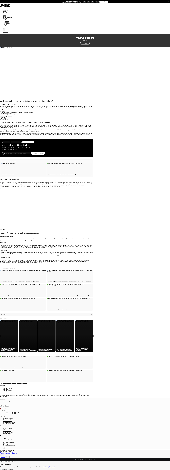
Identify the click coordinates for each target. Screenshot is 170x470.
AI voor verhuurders (7, 421)
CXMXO (9, 450)
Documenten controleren (8, 423)
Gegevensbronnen (7, 431)
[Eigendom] (5, 6)
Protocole (19, 383)
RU (89, 459)
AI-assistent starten (7, 441)
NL (85, 459)
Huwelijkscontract (7, 383)
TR (91, 459)
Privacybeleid (6, 444)
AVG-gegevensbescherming (9, 429)
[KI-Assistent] (3, 27)
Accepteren (10, 469)
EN (78, 459)
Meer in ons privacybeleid (49, 466)
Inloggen (5, 438)
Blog (4, 448)
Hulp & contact (6, 446)
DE (75, 459)
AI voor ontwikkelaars (8, 418)
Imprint (13, 450)
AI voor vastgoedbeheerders (9, 419)
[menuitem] (48, 9)
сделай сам (24, 383)
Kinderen (14, 383)
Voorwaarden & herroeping (9, 445)
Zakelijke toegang (7, 433)
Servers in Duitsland (7, 428)
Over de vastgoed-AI (7, 439)
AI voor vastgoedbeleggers (9, 422)
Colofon (4, 443)
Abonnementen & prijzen (8, 442)
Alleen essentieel (4, 469)
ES (82, 459)
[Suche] (4, 30)
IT (87, 459)
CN (94, 459)
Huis (6, 104)
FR (80, 459)
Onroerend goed (12, 104)
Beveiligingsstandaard (8, 432)
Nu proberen (85, 43)
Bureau (3, 104)
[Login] (4, 29)
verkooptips (45, 122)
